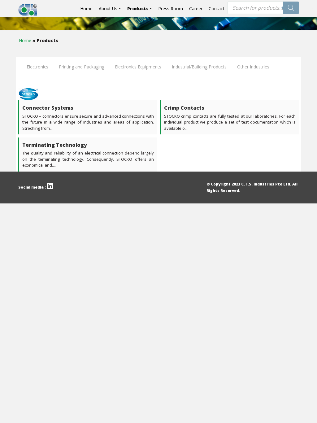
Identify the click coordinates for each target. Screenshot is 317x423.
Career (195, 8)
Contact (216, 8)
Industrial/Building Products (199, 67)
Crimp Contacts (184, 107)
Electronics (37, 67)
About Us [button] (108, 8)
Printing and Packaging (81, 67)
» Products (45, 40)
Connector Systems (47, 107)
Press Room (170, 8)
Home (86, 8)
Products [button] (138, 8)
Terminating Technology (54, 145)
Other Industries (253, 67)
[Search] (291, 8)
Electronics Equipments (138, 67)
